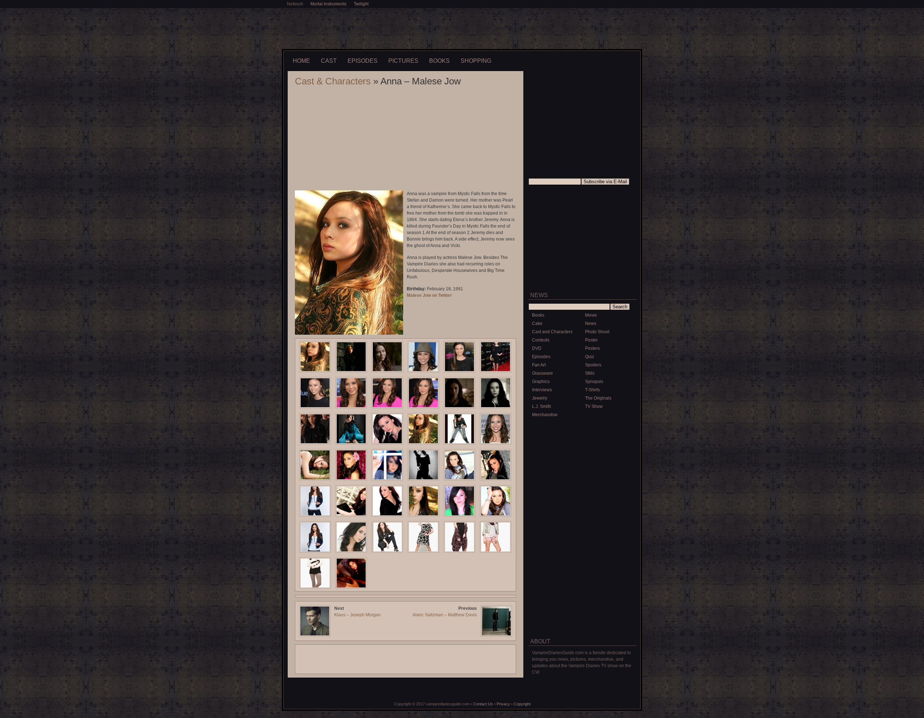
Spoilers (593, 364)
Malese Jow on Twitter (429, 295)
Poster (591, 340)
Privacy (503, 704)
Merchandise (545, 414)
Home (301, 61)
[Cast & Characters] (582, 488)
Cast (329, 61)
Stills (589, 373)
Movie (591, 315)
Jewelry (539, 398)
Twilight (361, 3)
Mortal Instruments (328, 3)
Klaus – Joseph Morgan (357, 614)
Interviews (542, 389)
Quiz (589, 356)
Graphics (541, 381)
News (590, 323)
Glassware (542, 373)
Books (439, 61)
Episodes (363, 61)
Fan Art (539, 364)
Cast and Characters (552, 331)
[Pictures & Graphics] (582, 435)
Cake (537, 323)
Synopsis (594, 381)
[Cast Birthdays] (582, 538)
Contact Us (483, 704)
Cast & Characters (333, 81)
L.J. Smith (541, 406)
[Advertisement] (462, 28)
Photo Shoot (597, 331)
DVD (536, 348)
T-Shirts (592, 389)
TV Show (594, 406)
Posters (592, 348)
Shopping (476, 61)
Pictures (403, 61)
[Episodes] (582, 594)
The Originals (598, 398)
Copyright (522, 704)
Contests (540, 340)
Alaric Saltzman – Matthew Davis (445, 614)
